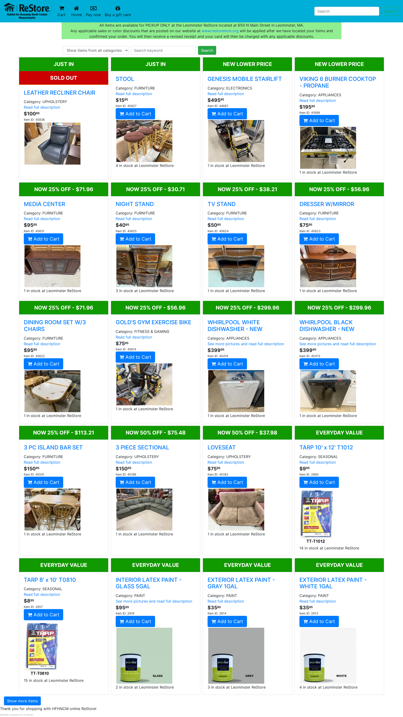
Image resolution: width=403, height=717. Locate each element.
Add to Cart (137, 114)
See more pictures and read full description (246, 343)
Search (390, 11)
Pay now (94, 14)
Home (77, 14)
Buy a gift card (119, 14)
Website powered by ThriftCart (16, 715)
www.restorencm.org (220, 30)
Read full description (42, 107)
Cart (62, 14)
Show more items (22, 701)
